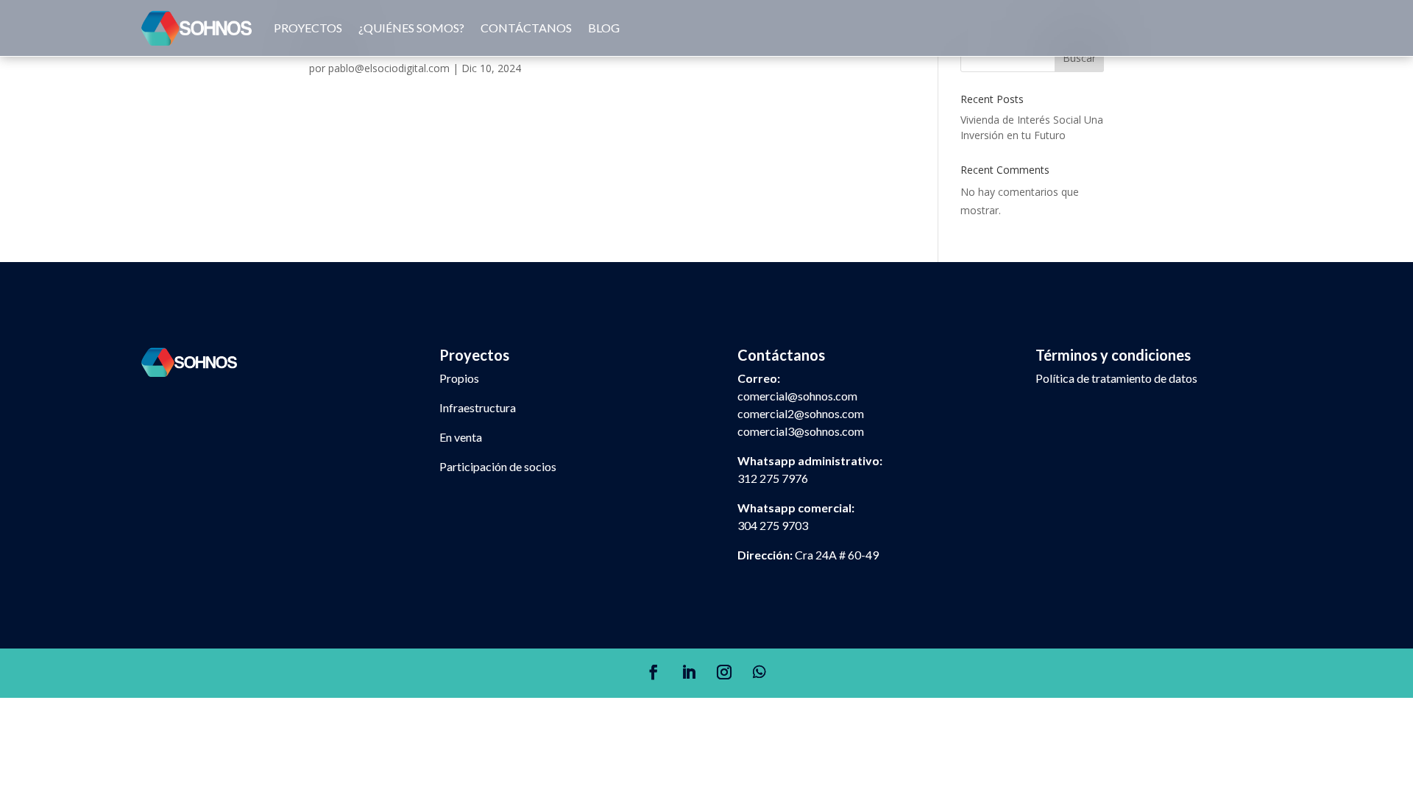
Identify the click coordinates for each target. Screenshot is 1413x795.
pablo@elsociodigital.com (389, 68)
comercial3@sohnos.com (800, 431)
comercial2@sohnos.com (800, 413)
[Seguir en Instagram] (724, 672)
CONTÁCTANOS (526, 28)
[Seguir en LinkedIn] (689, 672)
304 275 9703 (772, 525)
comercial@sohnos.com (797, 396)
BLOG (604, 28)
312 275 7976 (772, 478)
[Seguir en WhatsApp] (759, 672)
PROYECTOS (308, 28)
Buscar (1079, 58)
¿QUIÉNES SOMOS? (411, 28)
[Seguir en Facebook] (653, 672)
